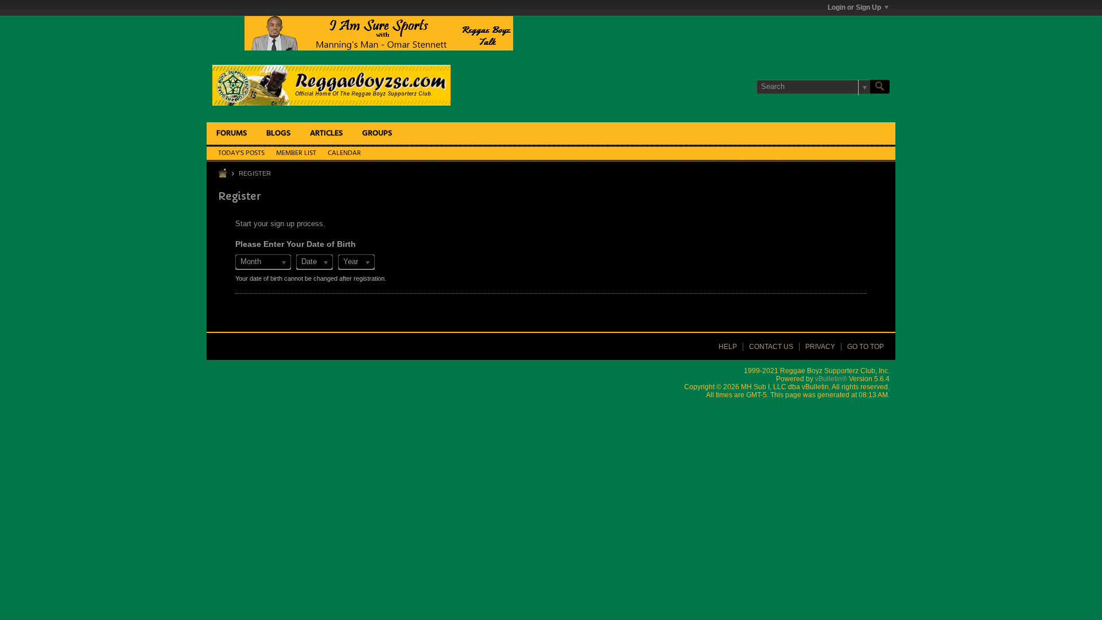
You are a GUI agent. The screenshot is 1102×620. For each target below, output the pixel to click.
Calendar (344, 153)
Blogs (278, 133)
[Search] (880, 87)
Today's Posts (241, 153)
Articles (326, 133)
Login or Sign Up (854, 7)
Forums (231, 133)
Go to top (865, 347)
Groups (377, 133)
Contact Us (771, 347)
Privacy (820, 347)
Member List (296, 153)
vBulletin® (831, 379)
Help (728, 347)
